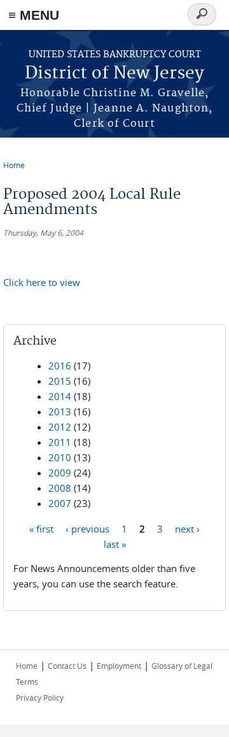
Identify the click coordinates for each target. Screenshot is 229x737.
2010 (59, 457)
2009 (59, 472)
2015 (59, 381)
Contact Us (67, 666)
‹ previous (87, 528)
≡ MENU (33, 15)
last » (115, 543)
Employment (119, 666)
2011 (59, 442)
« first (41, 528)
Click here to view (41, 282)
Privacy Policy (40, 697)
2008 (59, 488)
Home (14, 165)
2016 (59, 365)
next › (187, 528)
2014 (59, 396)
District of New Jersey (114, 73)
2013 (59, 411)
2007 (59, 503)
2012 (59, 426)
